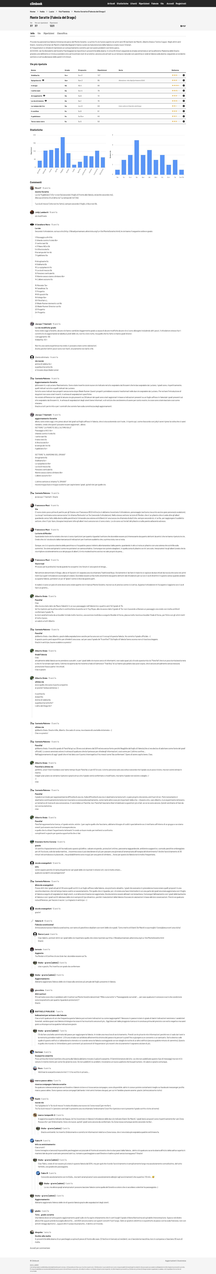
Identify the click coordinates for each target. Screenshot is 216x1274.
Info (32, 33)
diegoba (38, 1232)
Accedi (170, 3)
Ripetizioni (144, 3)
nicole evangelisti (43, 863)
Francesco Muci (42, 505)
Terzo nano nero (38, 121)
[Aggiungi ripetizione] (183, 75)
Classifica (62, 33)
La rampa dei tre (38, 106)
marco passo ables (43, 1080)
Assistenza (182, 1261)
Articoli (111, 3)
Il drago (34, 85)
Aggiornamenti (170, 1261)
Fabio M (38, 1140)
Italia (42, 11)
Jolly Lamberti (41, 212)
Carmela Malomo (42, 378)
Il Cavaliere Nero (42, 224)
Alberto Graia (41, 596)
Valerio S (39, 921)
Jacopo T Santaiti (43, 324)
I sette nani (35, 91)
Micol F (38, 188)
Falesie (154, 3)
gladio (38, 1211)
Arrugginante (36, 96)
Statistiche (122, 3)
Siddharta (35, 75)
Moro (40, 1068)
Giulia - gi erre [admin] (48, 962)
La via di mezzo (37, 101)
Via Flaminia (64, 11)
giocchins (39, 990)
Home (32, 11)
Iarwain (38, 949)
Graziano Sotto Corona (45, 841)
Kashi (37, 1099)
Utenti (133, 3)
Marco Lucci (43, 934)
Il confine (35, 111)
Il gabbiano (35, 116)
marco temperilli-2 (46, 1115)
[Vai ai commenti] (43, 80)
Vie (162, 3)
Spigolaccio (36, 80)
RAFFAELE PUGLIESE (45, 1011)
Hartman (39, 1052)
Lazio (51, 11)
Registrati (181, 3)
